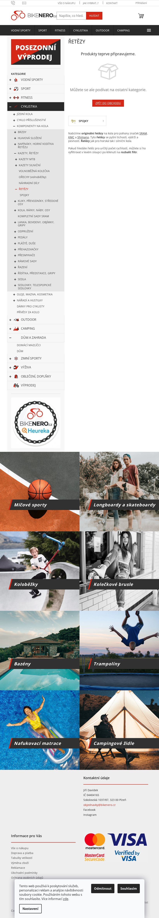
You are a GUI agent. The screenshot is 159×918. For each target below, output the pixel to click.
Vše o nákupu (20, 848)
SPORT (26, 88)
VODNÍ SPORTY (32, 80)
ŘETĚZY (23, 189)
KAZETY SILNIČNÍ (30, 165)
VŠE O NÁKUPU (66, 3)
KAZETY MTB (27, 159)
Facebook (89, 810)
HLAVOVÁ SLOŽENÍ (30, 138)
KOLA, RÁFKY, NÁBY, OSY (34, 210)
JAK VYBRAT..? (91, 3)
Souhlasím (128, 888)
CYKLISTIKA (29, 106)
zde (65, 899)
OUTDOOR (28, 319)
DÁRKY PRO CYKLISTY (30, 306)
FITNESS (27, 97)
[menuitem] (20, 30)
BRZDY (22, 132)
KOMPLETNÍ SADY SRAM (33, 216)
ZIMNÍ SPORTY (31, 358)
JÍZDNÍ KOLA (25, 114)
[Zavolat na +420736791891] (16, 2)
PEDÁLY (23, 237)
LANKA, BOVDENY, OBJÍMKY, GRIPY (36, 223)
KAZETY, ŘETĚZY (28, 153)
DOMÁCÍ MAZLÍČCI (29, 345)
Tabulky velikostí (21, 858)
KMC (71, 137)
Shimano (83, 137)
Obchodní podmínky (24, 873)
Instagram (90, 815)
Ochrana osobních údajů (27, 877)
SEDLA (22, 279)
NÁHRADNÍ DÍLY (29, 183)
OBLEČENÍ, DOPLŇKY (36, 376)
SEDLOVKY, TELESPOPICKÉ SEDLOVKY (34, 286)
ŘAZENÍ (22, 267)
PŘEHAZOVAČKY (28, 249)
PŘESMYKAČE (26, 255)
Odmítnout (102, 888)
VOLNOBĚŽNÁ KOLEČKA (34, 171)
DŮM (20, 351)
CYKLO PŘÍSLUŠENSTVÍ (31, 120)
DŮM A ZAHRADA (33, 337)
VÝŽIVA (26, 367)
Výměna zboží (20, 863)
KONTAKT (112, 3)
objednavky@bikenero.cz (99, 805)
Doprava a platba (22, 853)
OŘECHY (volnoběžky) (32, 177)
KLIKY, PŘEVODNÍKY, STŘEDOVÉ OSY (38, 202)
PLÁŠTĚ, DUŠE (27, 243)
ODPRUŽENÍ (25, 231)
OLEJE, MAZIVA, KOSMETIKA (35, 294)
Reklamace (18, 868)
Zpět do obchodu (108, 103)
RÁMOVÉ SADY (27, 261)
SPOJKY (24, 195)
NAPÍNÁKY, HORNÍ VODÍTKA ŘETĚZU (36, 145)
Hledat (94, 15)
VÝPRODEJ (28, 385)
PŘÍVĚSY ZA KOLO (28, 312)
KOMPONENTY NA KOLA (32, 126)
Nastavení (30, 909)
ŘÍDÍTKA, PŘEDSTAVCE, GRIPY (36, 273)
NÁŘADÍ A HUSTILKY (30, 300)
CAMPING (28, 328)
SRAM (143, 133)
